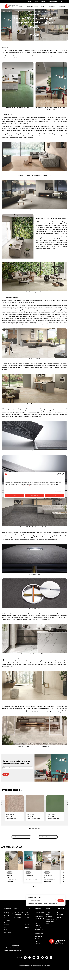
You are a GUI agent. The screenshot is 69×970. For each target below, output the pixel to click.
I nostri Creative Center (49, 923)
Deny (15, 495)
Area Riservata (59, 915)
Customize (33, 495)
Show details (58, 491)
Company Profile (18, 912)
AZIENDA (16, 908)
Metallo (27, 917)
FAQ (57, 912)
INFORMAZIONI (60, 908)
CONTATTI (48, 908)
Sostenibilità (7, 920)
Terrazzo (27, 930)
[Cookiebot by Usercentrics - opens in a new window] (58, 474)
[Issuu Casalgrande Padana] (51, 957)
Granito (27, 927)
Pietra (26, 912)
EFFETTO (27, 908)
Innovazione (17, 920)
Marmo (27, 915)
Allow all (54, 495)
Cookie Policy (59, 920)
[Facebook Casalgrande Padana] (25, 957)
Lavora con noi (18, 915)
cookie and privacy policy (24, 485)
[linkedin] (38, 35)
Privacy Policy (59, 917)
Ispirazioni (14, 11)
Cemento (27, 925)
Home (4, 11)
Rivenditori (48, 912)
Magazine (9, 11)
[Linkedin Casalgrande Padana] (42, 957)
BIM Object (7, 930)
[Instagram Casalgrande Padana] (29, 957)
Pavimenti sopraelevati (38, 922)
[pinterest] (31, 35)
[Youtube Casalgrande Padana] (33, 957)
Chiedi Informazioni (48, 916)
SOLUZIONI (38, 908)
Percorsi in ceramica (6, 924)
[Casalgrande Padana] (11, 6)
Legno (26, 920)
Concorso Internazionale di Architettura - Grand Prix (8, 915)
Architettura (17, 917)
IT (61, 1)
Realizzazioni (7, 932)
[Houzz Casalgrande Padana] (46, 957)
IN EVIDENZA (7, 908)
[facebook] (34, 35)
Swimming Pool (39, 934)
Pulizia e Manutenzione (38, 942)
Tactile (37, 939)
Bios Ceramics (38, 936)
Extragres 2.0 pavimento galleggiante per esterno (39, 928)
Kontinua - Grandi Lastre (39, 913)
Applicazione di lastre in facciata (39, 917)
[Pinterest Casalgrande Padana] (38, 957)
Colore (26, 922)
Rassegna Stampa (49, 919)
